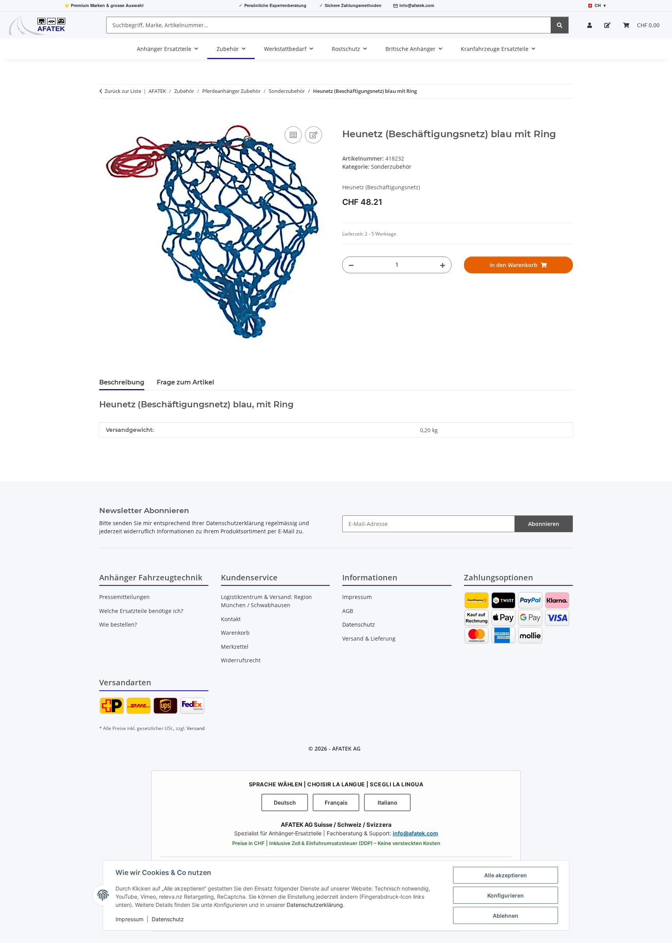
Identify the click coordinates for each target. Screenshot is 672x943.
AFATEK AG (346, 748)
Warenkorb (235, 632)
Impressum (130, 919)
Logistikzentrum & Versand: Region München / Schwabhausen (266, 601)
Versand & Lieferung (369, 638)
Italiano (387, 802)
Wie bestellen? (118, 624)
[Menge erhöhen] (442, 265)
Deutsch (285, 802)
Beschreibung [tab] (121, 382)
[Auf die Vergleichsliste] (293, 134)
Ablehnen (505, 915)
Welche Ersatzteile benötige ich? (141, 611)
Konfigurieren (505, 895)
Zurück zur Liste (123, 90)
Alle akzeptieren (505, 875)
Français (336, 802)
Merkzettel (234, 646)
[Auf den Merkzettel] (313, 134)
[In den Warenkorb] (105, 116)
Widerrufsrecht (241, 660)
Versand (196, 728)
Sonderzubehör (391, 166)
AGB (347, 611)
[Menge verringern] (351, 265)
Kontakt (231, 619)
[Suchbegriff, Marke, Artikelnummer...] (560, 25)
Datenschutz (168, 919)
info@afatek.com (416, 5)
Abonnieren (543, 523)
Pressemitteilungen (124, 597)
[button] (589, 25)
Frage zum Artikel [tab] (185, 382)
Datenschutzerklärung (315, 904)
